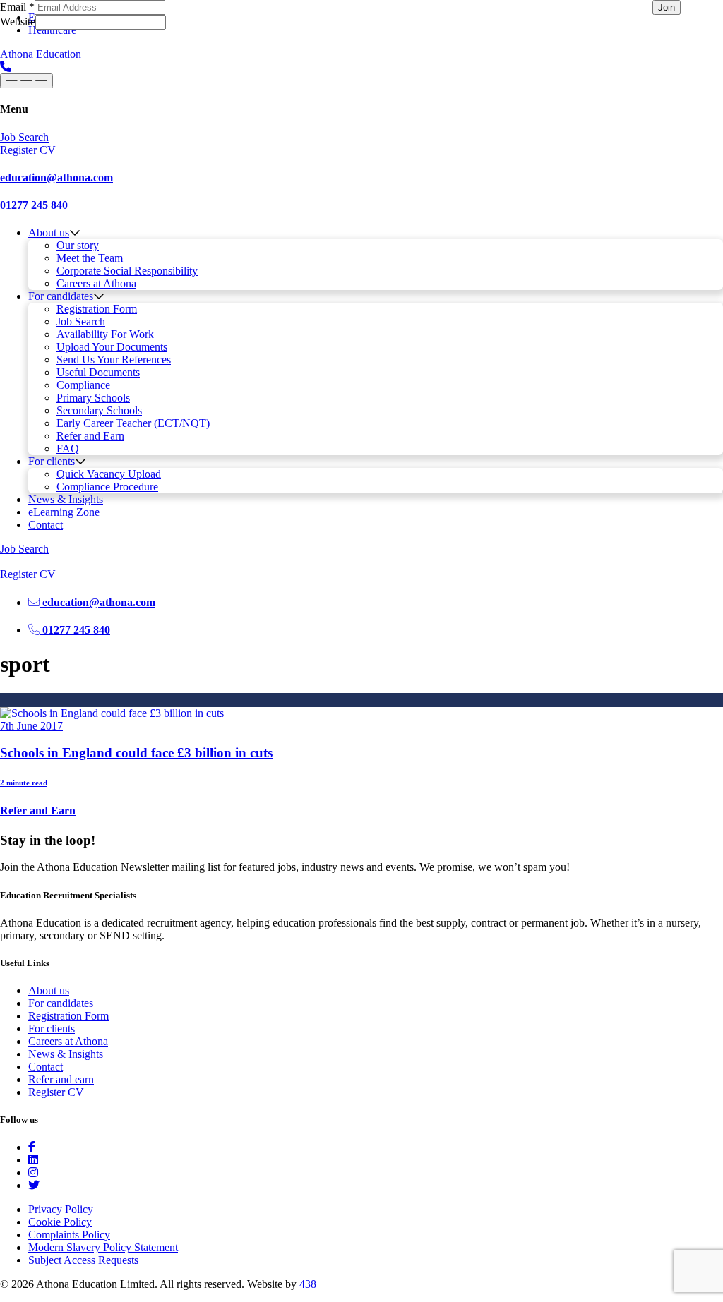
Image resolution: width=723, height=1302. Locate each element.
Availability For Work (105, 334)
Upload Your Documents (111, 347)
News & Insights (65, 499)
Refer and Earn (90, 436)
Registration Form (96, 309)
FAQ (67, 448)
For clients (51, 461)
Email (17, 7)
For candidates (60, 296)
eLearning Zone (64, 512)
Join (666, 7)
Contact (45, 525)
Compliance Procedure (107, 487)
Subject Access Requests (83, 1260)
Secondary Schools (99, 410)
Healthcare (52, 30)
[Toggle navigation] (26, 80)
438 (307, 1284)
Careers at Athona (96, 283)
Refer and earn (61, 1079)
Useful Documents (98, 372)
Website (17, 22)
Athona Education (40, 54)
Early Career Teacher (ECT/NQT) (133, 423)
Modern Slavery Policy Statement (103, 1247)
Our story (77, 245)
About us (48, 233)
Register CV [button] (28, 150)
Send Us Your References (113, 360)
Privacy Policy (60, 1209)
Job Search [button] (24, 137)
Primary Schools (93, 398)
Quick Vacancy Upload (108, 474)
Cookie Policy (60, 1222)
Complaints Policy (69, 1235)
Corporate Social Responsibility (127, 271)
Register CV (56, 1092)
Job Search (80, 321)
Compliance (83, 385)
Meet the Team (89, 258)
